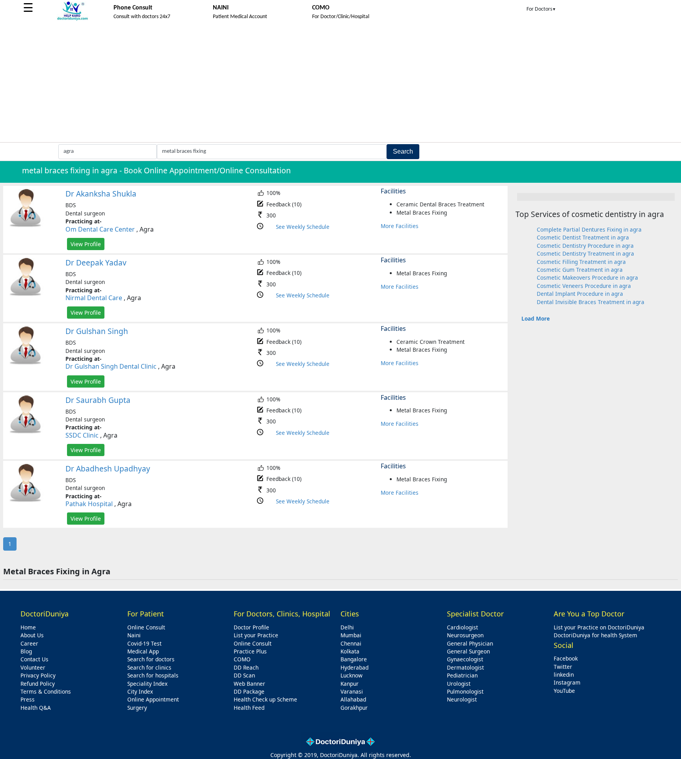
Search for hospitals (153, 675)
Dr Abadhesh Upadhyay (107, 468)
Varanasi (351, 691)
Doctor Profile (251, 627)
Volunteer (32, 667)
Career (29, 643)
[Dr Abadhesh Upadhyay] (25, 500)
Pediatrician (462, 675)
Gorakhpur (354, 707)
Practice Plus (250, 651)
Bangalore (353, 659)
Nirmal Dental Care (93, 297)
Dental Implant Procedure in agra (580, 293)
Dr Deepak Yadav (96, 262)
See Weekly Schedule (302, 226)
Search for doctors (151, 659)
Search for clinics (149, 667)
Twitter (563, 666)
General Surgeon (468, 651)
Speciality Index (147, 683)
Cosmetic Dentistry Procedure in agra (585, 245)
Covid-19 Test (144, 643)
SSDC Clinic (82, 435)
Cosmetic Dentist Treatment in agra (583, 237)
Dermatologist (465, 667)
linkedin (564, 674)
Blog (26, 651)
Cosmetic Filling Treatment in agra (581, 261)
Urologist (459, 683)
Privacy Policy (38, 675)
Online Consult (146, 627)
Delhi (347, 627)
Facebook (566, 658)
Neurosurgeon (465, 635)
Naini (134, 635)
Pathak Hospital (89, 503)
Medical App (143, 651)
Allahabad (353, 699)
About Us (32, 635)
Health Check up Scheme (265, 699)
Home (28, 627)
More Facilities (400, 226)
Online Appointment (153, 699)
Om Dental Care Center (100, 229)
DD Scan (244, 675)
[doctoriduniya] (72, 19)
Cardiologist (462, 627)
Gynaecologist (465, 659)
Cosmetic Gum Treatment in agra (580, 269)
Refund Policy (37, 683)
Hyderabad (354, 667)
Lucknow (351, 675)
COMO (242, 659)
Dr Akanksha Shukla (100, 193)
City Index (140, 691)
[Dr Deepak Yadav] (25, 294)
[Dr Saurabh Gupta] (25, 432)
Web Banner (249, 683)
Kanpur (349, 683)
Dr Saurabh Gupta (97, 400)
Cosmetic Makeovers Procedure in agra (587, 277)
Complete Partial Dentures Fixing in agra (589, 229)
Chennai (350, 643)
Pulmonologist (465, 691)
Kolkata (349, 651)
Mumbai (350, 635)
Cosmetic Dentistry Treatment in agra (585, 253)
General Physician (470, 643)
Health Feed (249, 707)
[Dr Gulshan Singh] (25, 363)
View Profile (86, 244)
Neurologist (462, 699)
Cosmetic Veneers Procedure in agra (584, 285)
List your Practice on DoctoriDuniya (599, 627)
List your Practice (256, 635)
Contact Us (34, 659)
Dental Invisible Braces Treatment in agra (590, 302)
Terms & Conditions (45, 691)
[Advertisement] (340, 83)
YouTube (564, 690)
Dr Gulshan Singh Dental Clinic (110, 366)
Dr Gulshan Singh (96, 331)
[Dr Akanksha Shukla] (25, 225)
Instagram (567, 682)
